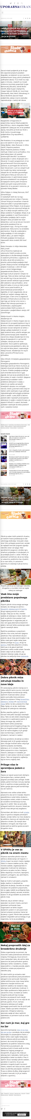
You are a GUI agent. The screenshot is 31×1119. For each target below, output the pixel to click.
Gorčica (12, 1093)
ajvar (17, 643)
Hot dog (23, 1093)
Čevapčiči (6, 1093)
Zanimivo (3, 18)
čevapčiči (4, 609)
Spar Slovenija (17, 1094)
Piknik (27, 1093)
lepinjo (24, 609)
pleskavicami (14, 609)
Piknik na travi (4, 1094)
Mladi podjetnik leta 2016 (19, 426)
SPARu (3, 861)
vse (9, 484)
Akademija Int (4, 424)
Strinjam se (21, 1115)
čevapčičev (24, 699)
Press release (13, 427)
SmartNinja (20, 427)
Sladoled (11, 1094)
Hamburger (17, 1093)
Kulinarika (4, 484)
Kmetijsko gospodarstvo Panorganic (18, 424)
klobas (11, 702)
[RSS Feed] (18, 3)
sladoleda (24, 656)
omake (26, 812)
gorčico (3, 645)
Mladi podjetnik (8, 426)
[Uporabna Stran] (15, 7)
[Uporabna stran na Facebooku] (15, 3)
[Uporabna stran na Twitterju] (11, 3)
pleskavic (4, 702)
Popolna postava (5, 427)
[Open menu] (2, 12)
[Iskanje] (22, 3)
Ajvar (2, 1093)
